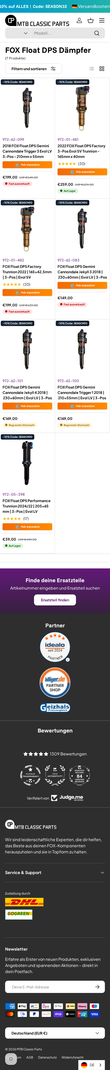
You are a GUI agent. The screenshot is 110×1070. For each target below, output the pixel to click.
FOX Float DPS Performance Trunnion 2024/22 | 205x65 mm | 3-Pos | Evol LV (27, 506)
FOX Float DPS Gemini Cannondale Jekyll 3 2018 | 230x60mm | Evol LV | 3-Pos (82, 271)
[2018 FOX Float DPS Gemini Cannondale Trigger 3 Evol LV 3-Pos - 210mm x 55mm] (27, 108)
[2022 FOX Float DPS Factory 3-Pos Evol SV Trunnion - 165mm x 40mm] (82, 108)
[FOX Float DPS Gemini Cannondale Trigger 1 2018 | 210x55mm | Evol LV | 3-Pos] (82, 349)
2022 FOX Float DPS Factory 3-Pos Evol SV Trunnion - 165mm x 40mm (81, 151)
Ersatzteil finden (55, 600)
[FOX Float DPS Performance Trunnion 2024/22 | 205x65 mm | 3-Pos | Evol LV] (27, 463)
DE (92, 1065)
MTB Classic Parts (29, 1049)
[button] (90, 20)
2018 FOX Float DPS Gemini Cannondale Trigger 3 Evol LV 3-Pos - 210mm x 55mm (27, 151)
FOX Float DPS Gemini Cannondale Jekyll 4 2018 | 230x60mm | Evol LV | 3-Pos (27, 392)
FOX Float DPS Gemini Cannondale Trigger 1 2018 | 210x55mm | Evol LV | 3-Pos (82, 392)
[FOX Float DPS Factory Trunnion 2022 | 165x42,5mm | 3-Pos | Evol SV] (27, 228)
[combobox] (55, 33)
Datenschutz (47, 1057)
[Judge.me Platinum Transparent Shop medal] (30, 775)
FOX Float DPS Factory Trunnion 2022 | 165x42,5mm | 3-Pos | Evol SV (27, 271)
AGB (29, 1057)
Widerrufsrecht (73, 1057)
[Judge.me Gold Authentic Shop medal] (55, 775)
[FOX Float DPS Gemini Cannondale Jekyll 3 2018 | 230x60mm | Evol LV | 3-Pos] (82, 228)
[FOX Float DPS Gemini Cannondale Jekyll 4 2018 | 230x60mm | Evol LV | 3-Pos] (27, 349)
